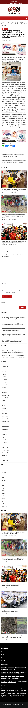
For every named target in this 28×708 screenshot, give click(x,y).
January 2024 (5, 447)
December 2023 (5, 450)
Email (16, 278)
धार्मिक (3, 485)
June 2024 (4, 434)
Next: (14, 160)
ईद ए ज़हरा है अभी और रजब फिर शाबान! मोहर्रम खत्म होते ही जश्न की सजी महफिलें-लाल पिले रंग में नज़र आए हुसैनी (14, 190)
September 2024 (5, 426)
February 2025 (5, 413)
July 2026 (4, 369)
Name (3, 278)
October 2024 (5, 424)
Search (3, 302)
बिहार (3, 490)
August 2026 (5, 366)
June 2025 (4, 403)
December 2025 (5, 387)
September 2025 (5, 395)
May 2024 (4, 437)
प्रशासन (3, 488)
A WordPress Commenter (7, 355)
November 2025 (5, 390)
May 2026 (4, 374)
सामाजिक (3, 503)
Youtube (15, 3)
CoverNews (20, 704)
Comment (4, 260)
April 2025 (4, 408)
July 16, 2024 (11, 40)
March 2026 (4, 379)
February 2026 (5, 382)
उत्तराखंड (3, 475)
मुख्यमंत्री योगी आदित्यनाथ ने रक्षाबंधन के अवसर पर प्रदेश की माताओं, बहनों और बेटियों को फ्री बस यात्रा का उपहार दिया (13, 335)
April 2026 (4, 376)
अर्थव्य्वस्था (4, 469)
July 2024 (4, 431)
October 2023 (5, 455)
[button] (2, 18)
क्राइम (3, 477)
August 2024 (5, 429)
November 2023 (5, 452)
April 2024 (4, 439)
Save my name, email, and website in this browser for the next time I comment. (13, 291)
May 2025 (4, 405)
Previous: (13, 154)
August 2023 (5, 460)
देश (2, 482)
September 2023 (5, 458)
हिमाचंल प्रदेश (4, 506)
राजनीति (3, 498)
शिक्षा (2, 501)
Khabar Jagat (5, 40)
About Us (11, 3)
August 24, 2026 (11, 192)
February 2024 (5, 444)
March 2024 (4, 442)
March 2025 (4, 410)
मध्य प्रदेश (3, 493)
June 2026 (4, 371)
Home (7, 3)
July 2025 (4, 400)
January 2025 (5, 416)
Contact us (20, 3)
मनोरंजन (3, 496)
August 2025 (5, 397)
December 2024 (5, 418)
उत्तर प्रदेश (6, 29)
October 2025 (5, 392)
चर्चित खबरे (4, 480)
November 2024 (5, 421)
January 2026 (5, 384)
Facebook (3, 654)
